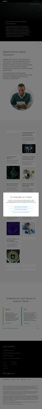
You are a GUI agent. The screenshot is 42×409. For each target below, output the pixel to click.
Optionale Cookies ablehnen (21, 209)
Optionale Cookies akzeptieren (21, 206)
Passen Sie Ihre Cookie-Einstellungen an (21, 212)
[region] (21, 205)
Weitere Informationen (31, 202)
